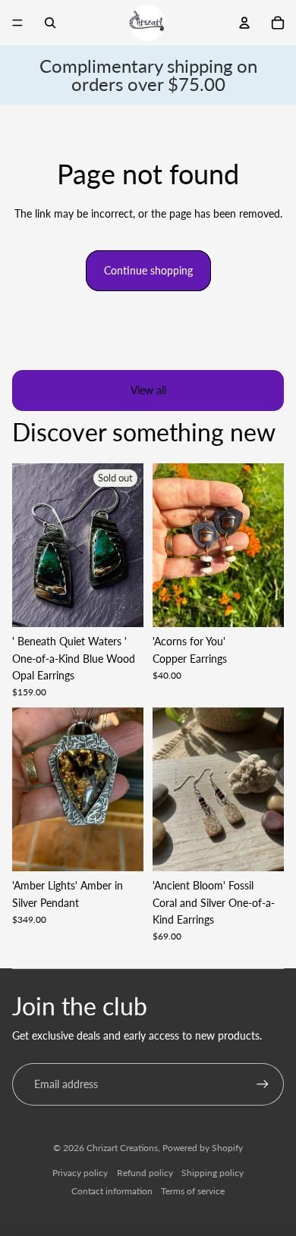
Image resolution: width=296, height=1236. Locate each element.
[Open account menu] (244, 22)
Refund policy (145, 1172)
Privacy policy (80, 1172)
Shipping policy (212, 1172)
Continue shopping (148, 270)
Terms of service (193, 1191)
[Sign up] (262, 1084)
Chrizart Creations (122, 1147)
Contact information (112, 1191)
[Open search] (50, 22)
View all (148, 390)
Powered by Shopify (202, 1147)
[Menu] (17, 22)
